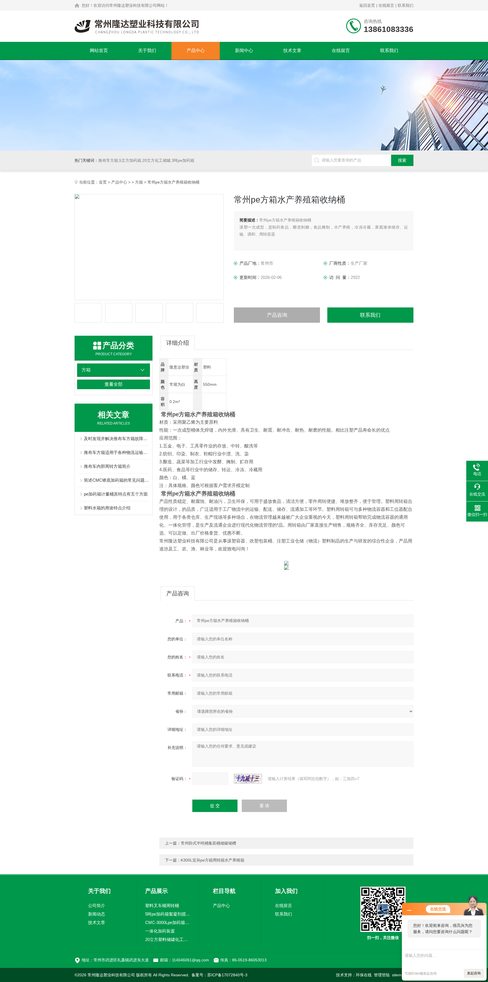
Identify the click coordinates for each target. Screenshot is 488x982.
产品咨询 (277, 315)
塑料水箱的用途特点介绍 (107, 507)
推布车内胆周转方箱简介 (107, 466)
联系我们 (405, 5)
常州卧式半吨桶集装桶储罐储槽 (208, 843)
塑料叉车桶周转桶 (162, 905)
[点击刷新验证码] (248, 778)
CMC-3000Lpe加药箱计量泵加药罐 (168, 922)
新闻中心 (244, 50)
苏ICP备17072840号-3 (227, 975)
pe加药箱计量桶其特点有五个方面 (116, 494)
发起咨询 (474, 973)
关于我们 (147, 50)
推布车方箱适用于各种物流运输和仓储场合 (116, 452)
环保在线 (364, 975)
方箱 (139, 182)
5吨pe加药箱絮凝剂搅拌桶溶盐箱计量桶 (168, 914)
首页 (103, 182)
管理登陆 (382, 975)
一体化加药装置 (160, 931)
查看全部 (113, 384)
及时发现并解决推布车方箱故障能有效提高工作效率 (116, 438)
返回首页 (367, 5)
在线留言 (386, 5)
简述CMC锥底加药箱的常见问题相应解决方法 (116, 480)
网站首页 (99, 50)
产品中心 (196, 50)
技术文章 (292, 50)
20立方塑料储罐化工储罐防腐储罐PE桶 (168, 939)
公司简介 (96, 905)
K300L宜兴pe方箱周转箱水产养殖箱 (212, 860)
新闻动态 (96, 914)
